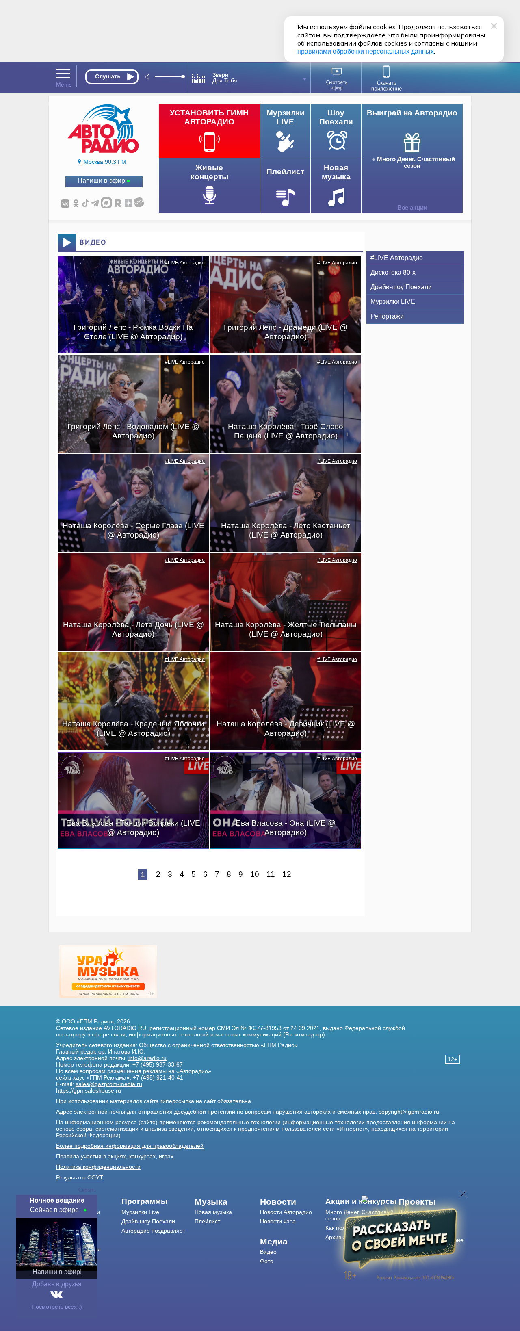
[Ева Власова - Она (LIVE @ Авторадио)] (281, 766)
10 (254, 874)
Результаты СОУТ (79, 1177)
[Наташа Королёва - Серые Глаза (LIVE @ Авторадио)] (129, 468)
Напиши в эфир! (57, 1271)
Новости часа (278, 1221)
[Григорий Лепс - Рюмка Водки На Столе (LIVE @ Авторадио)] (129, 270)
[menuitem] (158, 1201)
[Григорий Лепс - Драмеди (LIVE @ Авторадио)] (281, 270)
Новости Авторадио (286, 1212)
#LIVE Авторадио (185, 263)
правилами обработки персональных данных (365, 51)
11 (270, 874)
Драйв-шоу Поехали (401, 287)
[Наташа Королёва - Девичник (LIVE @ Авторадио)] (281, 666)
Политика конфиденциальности (98, 1167)
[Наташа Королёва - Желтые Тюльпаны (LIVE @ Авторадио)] (281, 567)
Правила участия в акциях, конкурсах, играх (114, 1156)
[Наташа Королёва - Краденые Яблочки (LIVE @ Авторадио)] (129, 666)
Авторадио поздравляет (153, 1230)
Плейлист (207, 1221)
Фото (266, 1261)
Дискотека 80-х (393, 272)
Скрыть (87, 1190)
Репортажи (387, 316)
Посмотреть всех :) (57, 1306)
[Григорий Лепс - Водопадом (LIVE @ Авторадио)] (129, 369)
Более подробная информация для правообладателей (130, 1145)
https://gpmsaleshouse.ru (88, 1090)
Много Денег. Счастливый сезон (416, 162)
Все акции (412, 207)
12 (286, 874)
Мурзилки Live (140, 1212)
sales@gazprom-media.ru (109, 1084)
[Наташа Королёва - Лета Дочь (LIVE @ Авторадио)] (129, 567)
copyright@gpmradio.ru (409, 1111)
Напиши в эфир (101, 180)
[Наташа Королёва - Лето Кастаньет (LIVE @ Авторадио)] (281, 468)
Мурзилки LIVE (392, 301)
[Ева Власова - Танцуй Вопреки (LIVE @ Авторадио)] (129, 766)
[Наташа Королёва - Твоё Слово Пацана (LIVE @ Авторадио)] (281, 369)
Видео (268, 1252)
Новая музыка (213, 1212)
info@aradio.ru (147, 1058)
